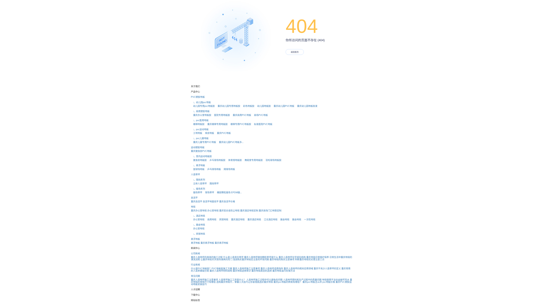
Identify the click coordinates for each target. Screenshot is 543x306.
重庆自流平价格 (227, 201)
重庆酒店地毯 (237, 219)
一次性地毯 (308, 219)
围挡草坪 (213, 183)
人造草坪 (195, 174)
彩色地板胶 (247, 106)
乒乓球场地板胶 (216, 160)
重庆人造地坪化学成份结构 (292, 257)
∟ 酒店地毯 (198, 216)
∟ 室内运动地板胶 (201, 156)
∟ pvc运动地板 (200, 129)
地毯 (193, 207)
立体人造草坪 (199, 183)
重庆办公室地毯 (199, 210)
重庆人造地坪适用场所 (271, 268)
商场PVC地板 (260, 115)
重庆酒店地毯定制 (249, 210)
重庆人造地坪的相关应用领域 (298, 268)
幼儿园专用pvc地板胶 (203, 106)
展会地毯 (283, 219)
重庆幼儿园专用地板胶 (227, 106)
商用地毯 (210, 219)
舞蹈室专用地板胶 (252, 160)
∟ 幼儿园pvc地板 (201, 102)
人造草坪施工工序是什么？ (232, 280)
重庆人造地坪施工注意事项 (246, 268)
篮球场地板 (197, 169)
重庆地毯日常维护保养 (317, 257)
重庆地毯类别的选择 (261, 271)
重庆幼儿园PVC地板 (282, 106)
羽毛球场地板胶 (272, 160)
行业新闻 (195, 265)
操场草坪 (196, 192)
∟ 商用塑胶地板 (200, 111)
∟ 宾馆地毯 (198, 234)
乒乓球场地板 (213, 169)
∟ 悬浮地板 (198, 165)
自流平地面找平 (211, 201)
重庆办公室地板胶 (201, 115)
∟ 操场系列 (198, 189)
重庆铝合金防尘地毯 (229, 210)
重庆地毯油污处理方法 (283, 271)
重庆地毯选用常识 (242, 271)
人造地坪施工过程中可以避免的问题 (264, 280)
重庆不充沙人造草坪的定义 (327, 268)
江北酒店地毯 (269, 219)
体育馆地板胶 (234, 160)
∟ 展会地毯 (198, 225)
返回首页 (295, 52)
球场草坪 (208, 192)
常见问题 (195, 276)
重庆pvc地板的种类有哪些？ (287, 282)
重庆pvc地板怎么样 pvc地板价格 (318, 282)
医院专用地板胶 (221, 115)
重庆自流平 (196, 201)
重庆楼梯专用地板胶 (216, 124)
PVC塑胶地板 (198, 97)
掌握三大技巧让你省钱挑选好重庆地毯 (253, 282)
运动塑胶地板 (197, 147)
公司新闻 (195, 253)
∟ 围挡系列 (198, 179)
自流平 (194, 197)
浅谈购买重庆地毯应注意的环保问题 (251, 259)
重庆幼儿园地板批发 (306, 106)
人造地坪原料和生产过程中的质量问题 (302, 280)
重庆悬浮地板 (207, 243)
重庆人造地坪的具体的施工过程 (207, 257)
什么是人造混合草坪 (233, 257)
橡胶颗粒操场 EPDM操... (228, 192)
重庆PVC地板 (223, 133)
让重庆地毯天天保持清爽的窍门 (216, 259)
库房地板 (208, 133)
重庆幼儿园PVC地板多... (230, 142)
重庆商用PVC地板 (240, 115)
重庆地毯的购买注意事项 (282, 259)
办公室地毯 (213, 210)
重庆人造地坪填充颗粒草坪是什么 (261, 257)
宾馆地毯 (222, 219)
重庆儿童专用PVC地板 (203, 142)
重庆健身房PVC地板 (201, 151)
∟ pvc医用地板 (200, 120)
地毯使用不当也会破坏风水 (335, 280)
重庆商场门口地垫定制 (270, 210)
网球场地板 (228, 169)
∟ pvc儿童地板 (200, 138)
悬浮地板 (195, 239)
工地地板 (196, 133)
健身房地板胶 (199, 160)
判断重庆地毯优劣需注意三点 (309, 259)
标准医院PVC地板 (262, 124)
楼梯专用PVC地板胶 (239, 124)
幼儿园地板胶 (263, 106)
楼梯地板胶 (197, 124)
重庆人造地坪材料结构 (221, 271)
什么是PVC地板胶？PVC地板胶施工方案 (211, 268)
